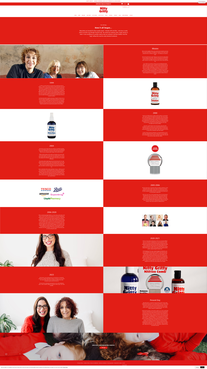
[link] (128, 4)
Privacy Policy (65, 367)
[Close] (205, 367)
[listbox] (126, 7)
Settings (197, 367)
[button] (126, 7)
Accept (202, 367)
